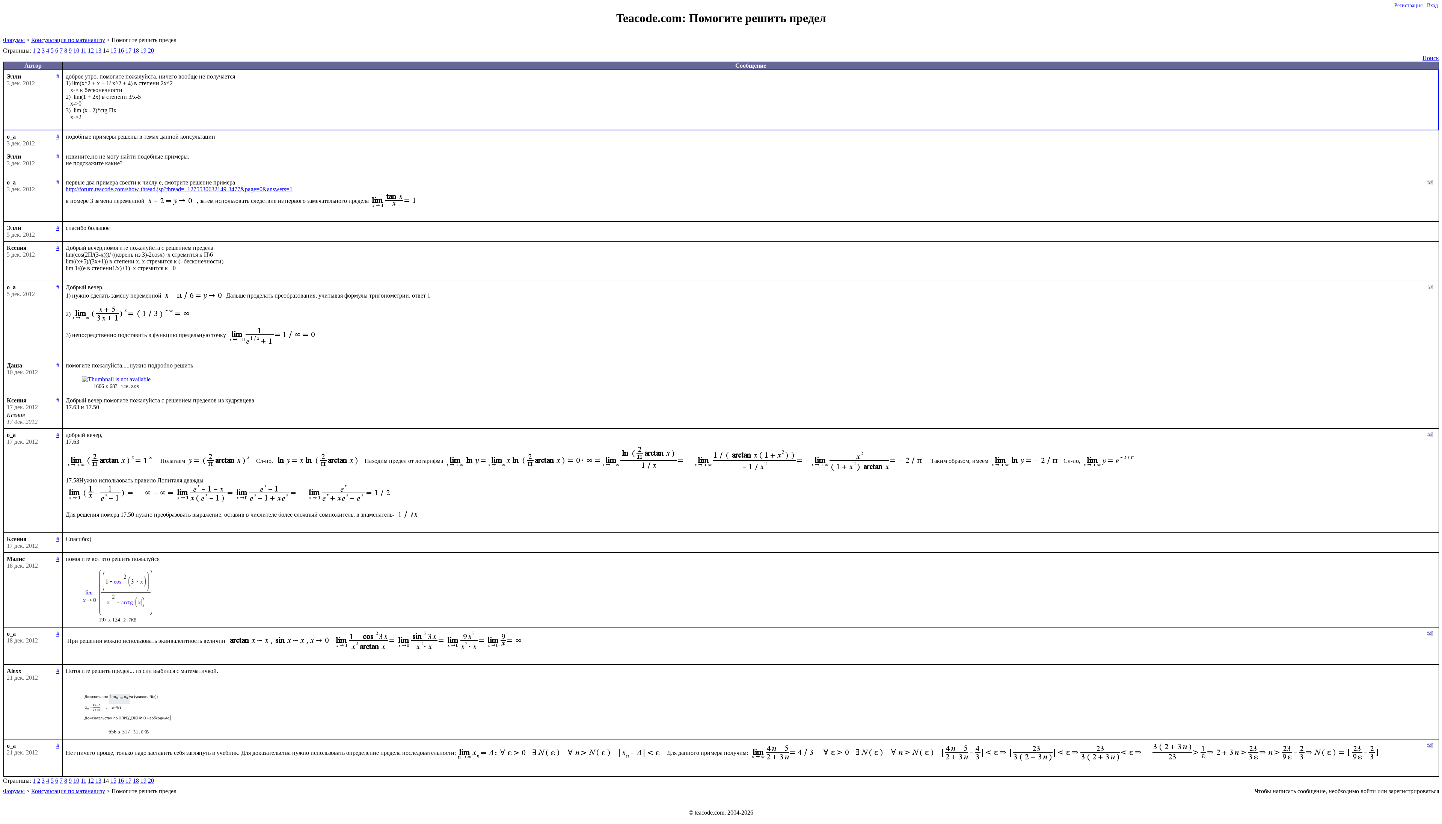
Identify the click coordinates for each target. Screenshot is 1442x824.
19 (143, 50)
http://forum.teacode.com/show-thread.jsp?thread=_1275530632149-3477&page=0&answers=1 (179, 189)
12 (91, 50)
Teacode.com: (652, 18)
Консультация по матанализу (68, 40)
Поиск (1430, 58)
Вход (1432, 5)
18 (136, 50)
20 (151, 50)
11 (83, 50)
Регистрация (1408, 5)
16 (121, 50)
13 (98, 50)
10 (76, 50)
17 (128, 50)
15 (113, 50)
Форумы (14, 40)
